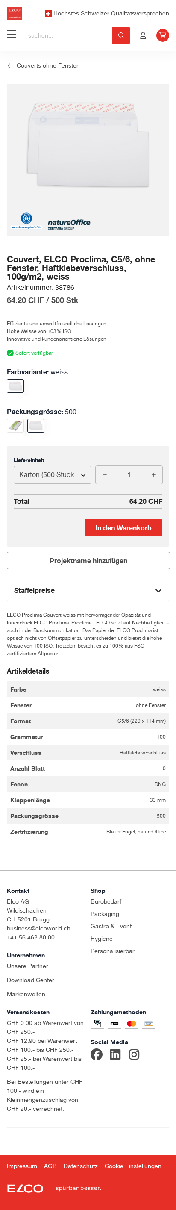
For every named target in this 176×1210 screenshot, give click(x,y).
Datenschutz (81, 1166)
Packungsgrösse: (41, 411)
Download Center (30, 980)
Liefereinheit (29, 460)
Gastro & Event (111, 926)
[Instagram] (134, 1055)
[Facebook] (97, 1055)
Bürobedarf (106, 901)
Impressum (22, 1166)
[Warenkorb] (162, 35)
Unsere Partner (27, 966)
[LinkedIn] (115, 1055)
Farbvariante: (37, 372)
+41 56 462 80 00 (31, 937)
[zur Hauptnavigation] (11, 35)
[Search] (121, 35)
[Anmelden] (143, 35)
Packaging (105, 913)
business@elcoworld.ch (38, 928)
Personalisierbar (113, 951)
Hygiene (102, 938)
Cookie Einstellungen (133, 1166)
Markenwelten (26, 994)
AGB (50, 1166)
